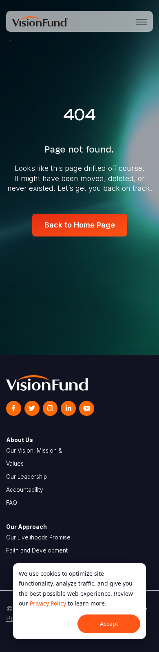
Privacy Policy (48, 603)
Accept (109, 624)
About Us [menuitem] (19, 439)
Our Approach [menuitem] (26, 526)
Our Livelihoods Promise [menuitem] (38, 537)
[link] (40, 20)
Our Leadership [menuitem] (26, 476)
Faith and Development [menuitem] (37, 550)
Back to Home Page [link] (79, 225)
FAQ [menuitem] (11, 502)
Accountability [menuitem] (24, 489)
